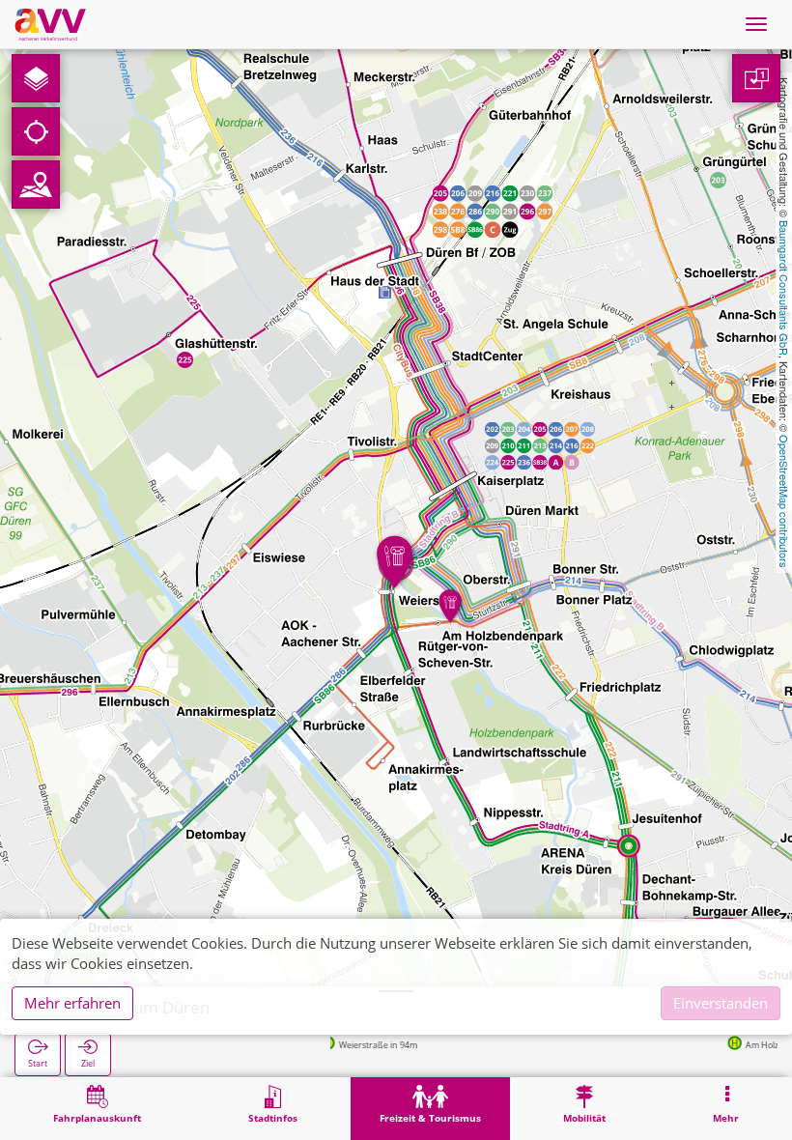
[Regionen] (36, 184)
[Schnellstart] (36, 78)
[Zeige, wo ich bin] (36, 131)
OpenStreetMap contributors (784, 501)
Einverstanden (720, 1002)
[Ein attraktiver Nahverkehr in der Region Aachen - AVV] (50, 24)
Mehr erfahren (72, 1002)
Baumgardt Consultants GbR (784, 288)
